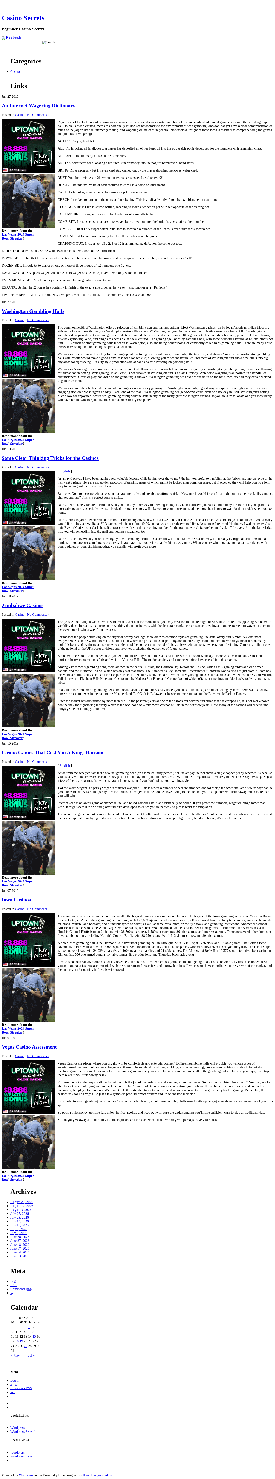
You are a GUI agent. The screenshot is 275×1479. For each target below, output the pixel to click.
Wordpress (17, 1428)
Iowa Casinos (16, 900)
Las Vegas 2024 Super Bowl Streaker (18, 236)
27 (25, 1346)
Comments (21, 1289)
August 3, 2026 (20, 1210)
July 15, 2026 (19, 1221)
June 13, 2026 (19, 1256)
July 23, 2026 (19, 1217)
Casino (15, 71)
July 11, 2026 (19, 1225)
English (65, 471)
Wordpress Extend (22, 1431)
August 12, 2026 (21, 1206)
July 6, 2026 (18, 1229)
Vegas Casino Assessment (29, 1047)
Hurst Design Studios (97, 1475)
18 (17, 1341)
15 (34, 1336)
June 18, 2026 (19, 1244)
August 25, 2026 (21, 1202)
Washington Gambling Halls (33, 311)
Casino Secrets (23, 18)
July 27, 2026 (19, 1213)
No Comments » (38, 115)
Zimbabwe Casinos (22, 605)
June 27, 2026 (19, 1241)
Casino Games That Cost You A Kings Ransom (53, 752)
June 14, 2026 (19, 1252)
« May (15, 1355)
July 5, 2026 (18, 1233)
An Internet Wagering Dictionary (38, 105)
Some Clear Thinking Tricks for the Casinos (50, 458)
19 (21, 1341)
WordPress (26, 1475)
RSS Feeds (13, 37)
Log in (14, 1281)
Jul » (31, 1355)
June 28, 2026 (19, 1237)
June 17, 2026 (19, 1248)
